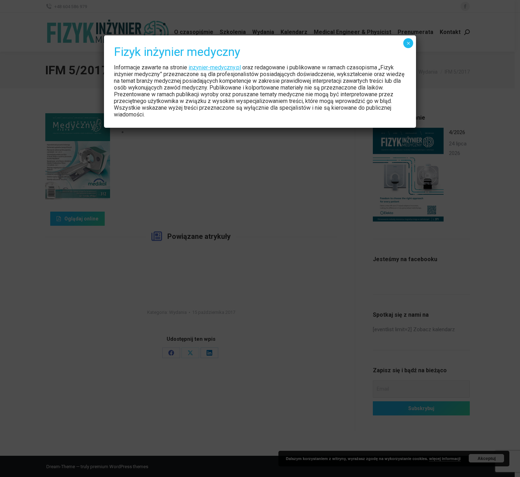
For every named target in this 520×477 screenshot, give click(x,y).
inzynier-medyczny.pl (215, 67)
